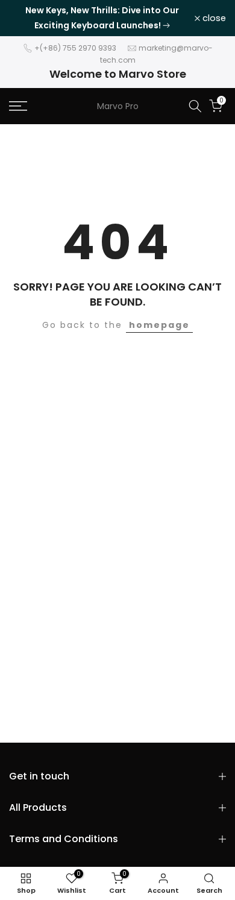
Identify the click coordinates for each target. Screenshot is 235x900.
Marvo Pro (118, 106)
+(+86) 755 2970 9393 (75, 48)
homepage (159, 325)
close (213, 18)
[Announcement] (102, 18)
